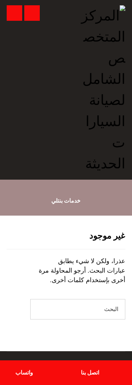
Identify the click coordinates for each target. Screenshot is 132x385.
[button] (14, 13)
